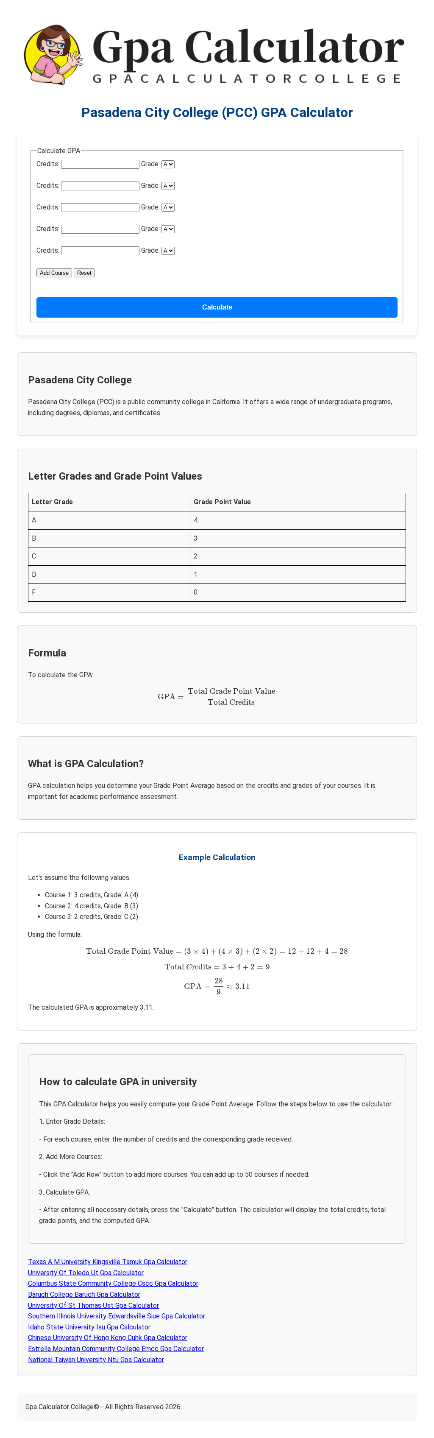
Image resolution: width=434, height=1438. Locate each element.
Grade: (150, 164)
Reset (84, 273)
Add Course (54, 273)
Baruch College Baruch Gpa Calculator (84, 1294)
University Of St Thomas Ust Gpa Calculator (93, 1305)
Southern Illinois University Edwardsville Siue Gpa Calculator (116, 1316)
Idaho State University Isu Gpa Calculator (89, 1327)
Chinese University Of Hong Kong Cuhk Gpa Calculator (107, 1338)
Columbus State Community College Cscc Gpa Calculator (113, 1283)
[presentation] (217, 696)
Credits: (47, 164)
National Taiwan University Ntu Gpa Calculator (96, 1360)
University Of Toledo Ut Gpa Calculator (86, 1273)
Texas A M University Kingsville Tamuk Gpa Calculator (107, 1262)
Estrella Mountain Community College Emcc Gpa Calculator (116, 1349)
